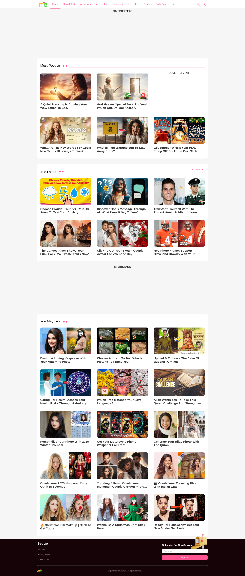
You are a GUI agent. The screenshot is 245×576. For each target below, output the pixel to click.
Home (55, 4)
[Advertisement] (122, 34)
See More (196, 170)
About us (41, 549)
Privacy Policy (43, 554)
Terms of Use (43, 560)
